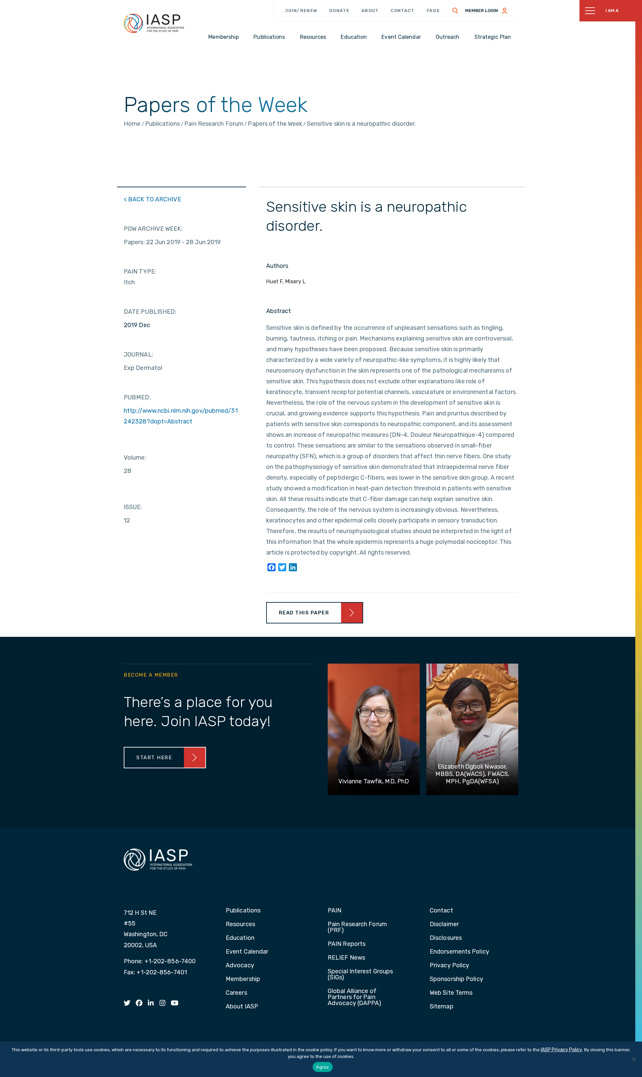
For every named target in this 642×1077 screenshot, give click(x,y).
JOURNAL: (138, 354)
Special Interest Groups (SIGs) (360, 974)
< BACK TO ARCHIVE (152, 199)
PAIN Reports (346, 944)
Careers (236, 993)
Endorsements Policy (459, 952)
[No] (633, 1059)
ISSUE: (133, 507)
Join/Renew (301, 10)
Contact (402, 10)
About (370, 10)
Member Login (481, 10)
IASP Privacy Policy (561, 1050)
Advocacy (240, 965)
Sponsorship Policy (456, 979)
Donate (339, 10)
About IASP (242, 1006)
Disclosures (446, 938)
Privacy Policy (449, 965)
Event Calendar (247, 952)
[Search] (455, 11)
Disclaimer (444, 924)
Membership (243, 979)
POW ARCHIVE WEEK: (153, 228)
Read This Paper (304, 613)
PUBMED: (137, 397)
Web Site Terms (451, 993)
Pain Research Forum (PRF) (357, 927)
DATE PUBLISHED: (150, 311)
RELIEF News (346, 958)
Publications (243, 910)
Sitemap (441, 1006)
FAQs (433, 10)
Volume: (135, 457)
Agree (322, 1067)
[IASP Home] (154, 23)
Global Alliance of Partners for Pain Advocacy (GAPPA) (355, 997)
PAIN (334, 910)
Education (240, 938)
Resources (240, 924)
